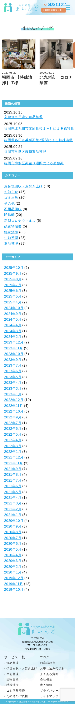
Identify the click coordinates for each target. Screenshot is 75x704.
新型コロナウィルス (20, 220)
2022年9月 (12, 417)
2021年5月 (12, 492)
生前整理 (11, 238)
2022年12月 (13, 400)
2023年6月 (12, 371)
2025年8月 (12, 279)
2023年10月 (13, 354)
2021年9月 (12, 469)
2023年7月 (12, 365)
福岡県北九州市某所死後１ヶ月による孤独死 (39, 128)
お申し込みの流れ (52, 668)
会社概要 (46, 679)
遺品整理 (11, 243)
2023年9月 (12, 360)
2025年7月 (12, 285)
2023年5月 (12, 377)
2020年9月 (12, 526)
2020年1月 (12, 572)
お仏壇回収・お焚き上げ (23, 186)
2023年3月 (12, 388)
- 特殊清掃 (11, 685)
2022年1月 (12, 451)
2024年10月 (13, 308)
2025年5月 (12, 296)
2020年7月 (12, 538)
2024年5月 (12, 319)
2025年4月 (12, 302)
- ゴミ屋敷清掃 (14, 690)
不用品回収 (13, 209)
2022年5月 (12, 434)
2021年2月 (12, 509)
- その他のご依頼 (16, 696)
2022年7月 (12, 423)
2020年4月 (12, 555)
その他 (9, 203)
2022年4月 (12, 440)
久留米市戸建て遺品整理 (23, 117)
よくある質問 (49, 674)
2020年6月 (12, 543)
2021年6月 (12, 486)
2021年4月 (12, 497)
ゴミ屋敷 (11, 197)
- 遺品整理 (11, 663)
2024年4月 (12, 325)
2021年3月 (12, 503)
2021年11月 (13, 463)
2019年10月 (13, 589)
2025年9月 (12, 273)
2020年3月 (12, 561)
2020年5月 (12, 549)
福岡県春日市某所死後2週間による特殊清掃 (38, 140)
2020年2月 (12, 566)
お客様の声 (47, 663)
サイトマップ (49, 696)
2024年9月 (12, 314)
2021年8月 (12, 474)
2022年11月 (13, 406)
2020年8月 (12, 532)
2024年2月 (12, 336)
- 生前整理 (11, 674)
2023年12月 (13, 342)
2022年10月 (13, 411)
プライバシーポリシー (55, 690)
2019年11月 (13, 584)
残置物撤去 (13, 226)
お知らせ (11, 192)
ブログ (44, 657)
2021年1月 (12, 515)
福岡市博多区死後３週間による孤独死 (34, 163)
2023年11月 (13, 348)
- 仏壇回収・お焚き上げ (20, 668)
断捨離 (9, 215)
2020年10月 (13, 520)
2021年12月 (13, 457)
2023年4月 (12, 382)
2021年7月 (12, 480)
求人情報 (46, 685)
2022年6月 (12, 428)
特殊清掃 (11, 232)
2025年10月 (13, 267)
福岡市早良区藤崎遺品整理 (25, 151)
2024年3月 (12, 331)
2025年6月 (12, 291)
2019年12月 (13, 578)
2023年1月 (12, 394)
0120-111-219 (57, 4)
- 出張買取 (11, 679)
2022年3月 (12, 446)
